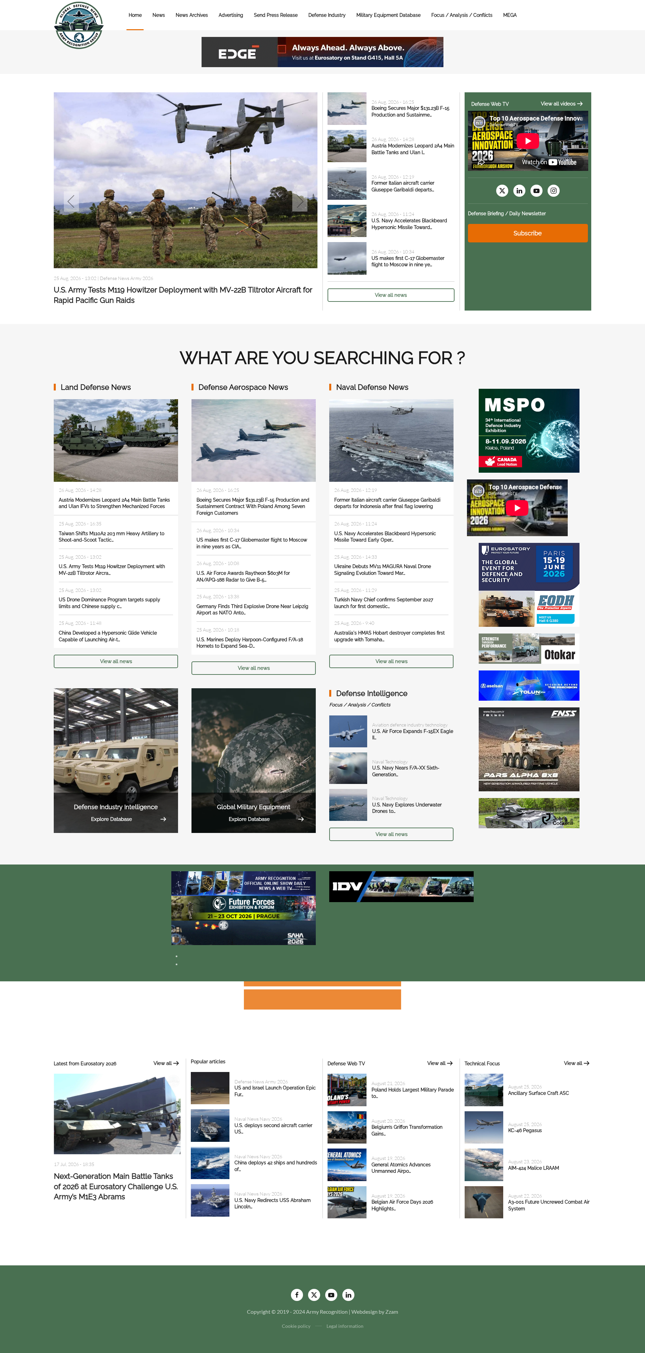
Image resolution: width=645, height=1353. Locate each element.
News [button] (159, 15)
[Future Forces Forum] (243, 907)
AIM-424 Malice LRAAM (533, 1168)
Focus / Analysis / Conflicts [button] (461, 15)
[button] (71, 201)
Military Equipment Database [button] (388, 15)
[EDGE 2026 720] (322, 51)
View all (163, 1063)
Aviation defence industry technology (410, 725)
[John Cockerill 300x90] (529, 812)
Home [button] (135, 15)
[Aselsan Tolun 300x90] (529, 685)
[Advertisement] (322, 984)
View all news (391, 295)
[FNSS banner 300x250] (529, 748)
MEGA (510, 15)
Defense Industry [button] (327, 15)
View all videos (558, 104)
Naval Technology (390, 761)
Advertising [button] (231, 15)
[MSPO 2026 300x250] (529, 430)
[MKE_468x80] (243, 932)
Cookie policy (296, 1326)
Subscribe (528, 233)
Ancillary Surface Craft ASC (538, 1093)
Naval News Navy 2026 (258, 1119)
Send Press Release (276, 15)
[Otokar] (529, 648)
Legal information (345, 1326)
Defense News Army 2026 (261, 1081)
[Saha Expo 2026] (243, 883)
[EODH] (529, 584)
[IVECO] (401, 886)
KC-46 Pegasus (525, 1130)
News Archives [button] (192, 15)
